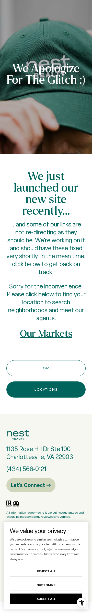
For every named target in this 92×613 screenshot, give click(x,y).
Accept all (46, 599)
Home (46, 368)
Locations (46, 389)
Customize (46, 585)
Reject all (46, 571)
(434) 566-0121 (26, 469)
